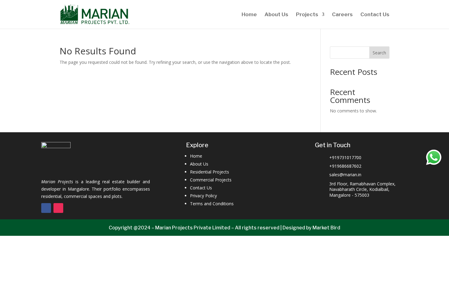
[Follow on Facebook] (46, 208)
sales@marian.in (345, 174)
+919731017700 (345, 157)
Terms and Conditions (212, 203)
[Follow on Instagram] (58, 208)
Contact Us (374, 14)
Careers (342, 14)
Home (249, 14)
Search (379, 53)
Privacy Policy (203, 196)
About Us (276, 14)
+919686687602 (345, 166)
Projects (307, 14)
